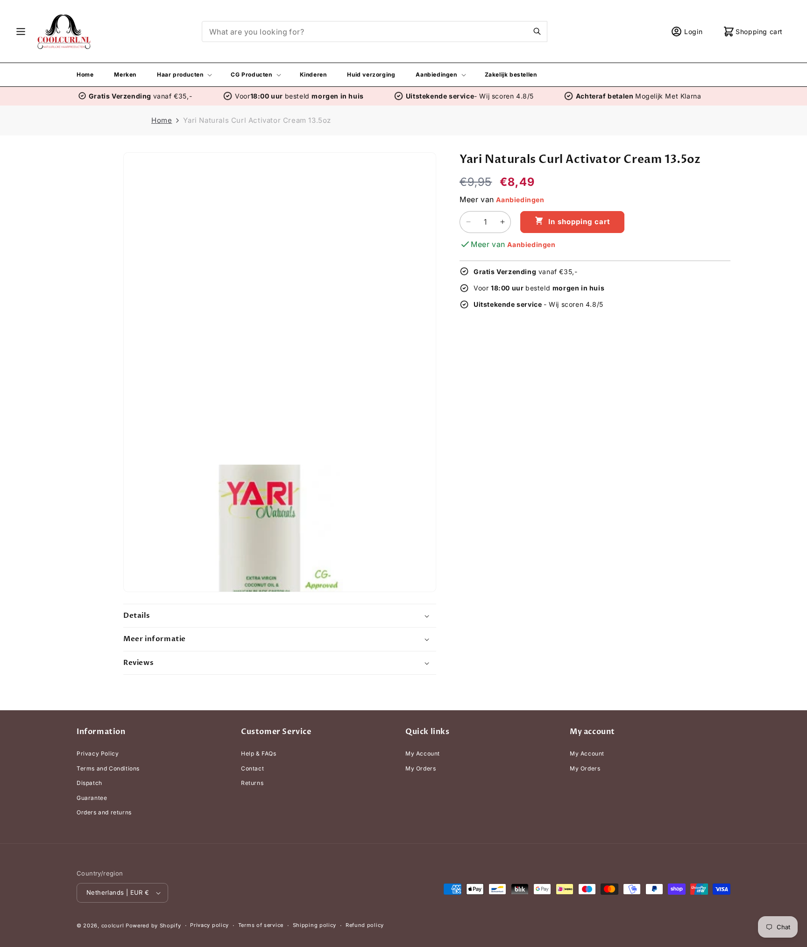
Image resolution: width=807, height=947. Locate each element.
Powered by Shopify (153, 925)
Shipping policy (315, 925)
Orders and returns (104, 812)
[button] (21, 31)
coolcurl (112, 925)
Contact (252, 768)
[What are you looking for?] (537, 31)
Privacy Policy (98, 753)
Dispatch (89, 782)
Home (161, 120)
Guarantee (92, 797)
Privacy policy (209, 925)
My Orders (420, 768)
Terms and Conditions (108, 768)
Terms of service (260, 925)
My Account (422, 753)
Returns (252, 782)
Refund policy (365, 925)
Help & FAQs (258, 753)
